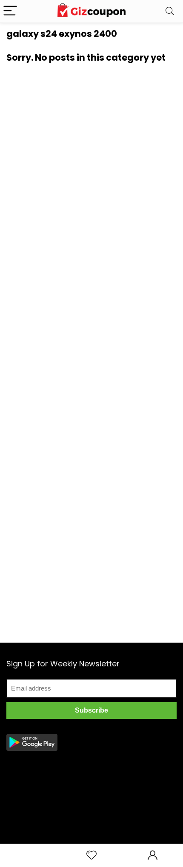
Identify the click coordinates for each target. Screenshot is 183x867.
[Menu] (10, 11)
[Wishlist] (91, 855)
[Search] (170, 11)
